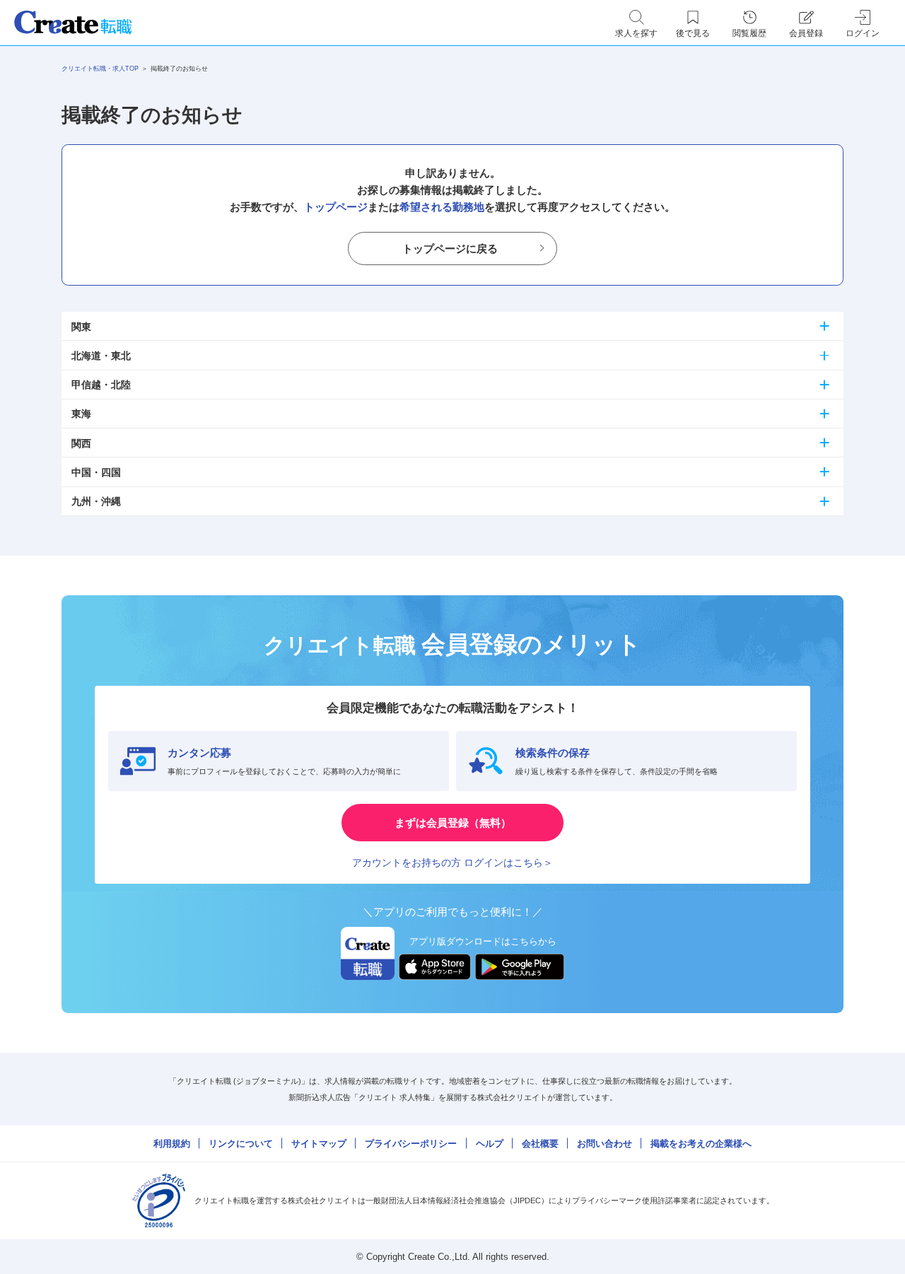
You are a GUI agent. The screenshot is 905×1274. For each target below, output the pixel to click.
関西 (81, 443)
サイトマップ (318, 1143)
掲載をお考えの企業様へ (701, 1143)
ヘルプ (489, 1143)
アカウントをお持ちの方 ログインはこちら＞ (452, 862)
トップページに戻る (450, 248)
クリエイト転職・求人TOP (100, 68)
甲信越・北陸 (101, 384)
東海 (81, 413)
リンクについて (241, 1143)
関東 (81, 326)
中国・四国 (96, 472)
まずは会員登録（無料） (453, 823)
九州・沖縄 (96, 501)
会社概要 (540, 1143)
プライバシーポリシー (411, 1143)
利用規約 (171, 1143)
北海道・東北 (101, 355)
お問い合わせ (604, 1143)
